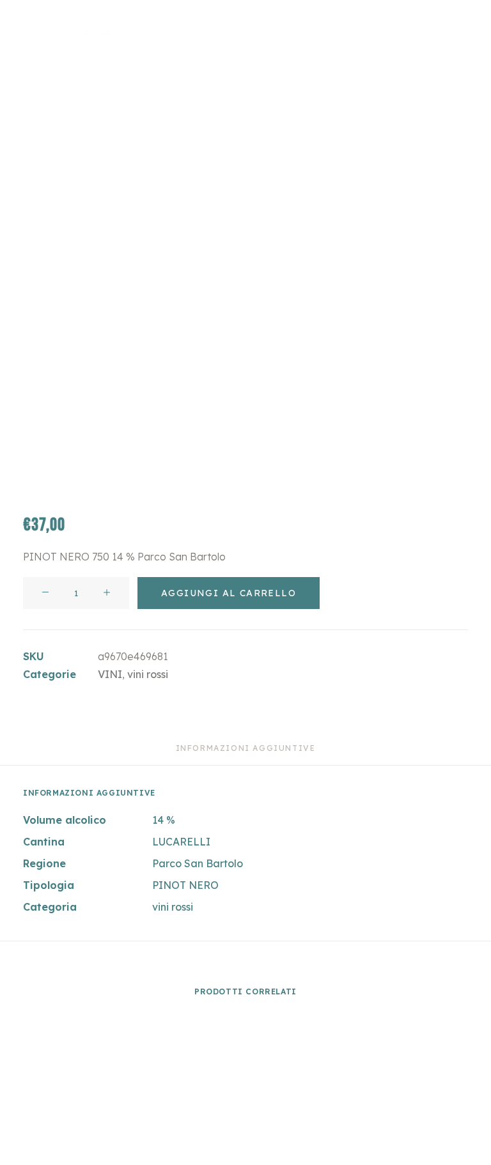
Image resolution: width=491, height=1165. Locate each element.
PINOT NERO (185, 885)
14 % (163, 820)
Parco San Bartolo (197, 863)
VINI (110, 674)
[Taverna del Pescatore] (74, 34)
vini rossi (147, 674)
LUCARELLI (181, 841)
